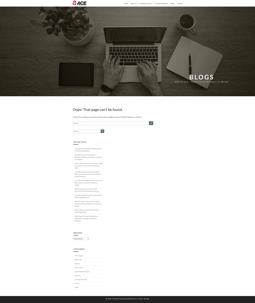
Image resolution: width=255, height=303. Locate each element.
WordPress (132, 299)
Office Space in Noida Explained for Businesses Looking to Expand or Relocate (86, 218)
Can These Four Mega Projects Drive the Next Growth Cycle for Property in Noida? (88, 182)
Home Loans (79, 268)
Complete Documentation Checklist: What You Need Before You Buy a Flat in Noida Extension (88, 174)
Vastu (76, 287)
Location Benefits (81, 279)
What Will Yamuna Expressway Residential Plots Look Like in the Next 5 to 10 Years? (88, 157)
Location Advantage (161, 3)
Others (77, 283)
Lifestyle (78, 275)
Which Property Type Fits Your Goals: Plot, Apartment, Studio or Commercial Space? (88, 203)
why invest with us (146, 3)
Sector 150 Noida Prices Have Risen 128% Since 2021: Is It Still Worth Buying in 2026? (88, 165)
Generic (77, 264)
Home (126, 3)
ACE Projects (79, 256)
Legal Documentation (82, 272)
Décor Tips (78, 260)
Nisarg (146, 299)
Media (172, 3)
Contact (180, 3)
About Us (134, 3)
